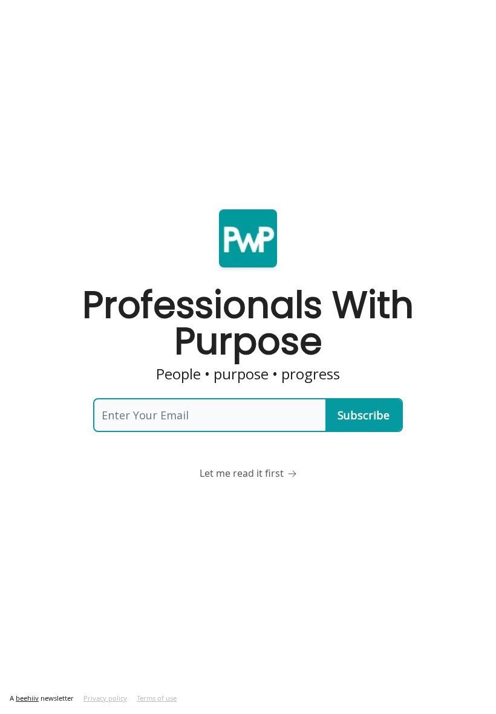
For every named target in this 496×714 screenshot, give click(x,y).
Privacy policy (105, 698)
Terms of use (157, 698)
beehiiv (27, 698)
